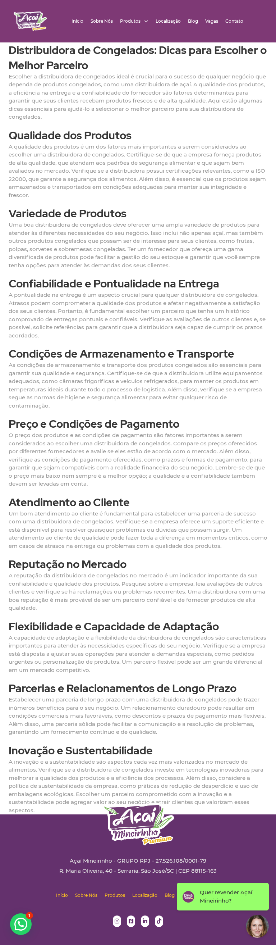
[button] (21, 924)
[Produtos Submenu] (146, 21)
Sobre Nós (102, 21)
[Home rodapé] (138, 818)
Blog (193, 21)
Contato (234, 21)
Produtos (130, 21)
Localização (168, 21)
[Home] (30, 21)
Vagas (211, 21)
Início (77, 21)
